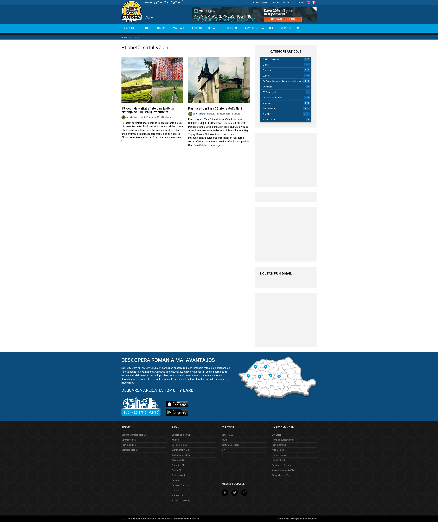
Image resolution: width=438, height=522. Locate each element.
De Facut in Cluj (179, 445)
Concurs (267, 70)
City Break (276, 435)
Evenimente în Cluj (180, 450)
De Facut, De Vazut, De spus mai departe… (283, 81)
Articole (175, 439)
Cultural (266, 75)
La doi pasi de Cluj (181, 435)
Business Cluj (178, 475)
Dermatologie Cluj (130, 450)
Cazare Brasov (279, 455)
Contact (299, 2)
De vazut (176, 480)
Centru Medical (128, 439)
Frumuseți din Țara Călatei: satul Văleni (215, 108)
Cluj (148, 17)
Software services (230, 445)
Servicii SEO (227, 435)
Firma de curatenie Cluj (283, 439)
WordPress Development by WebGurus (297, 518)
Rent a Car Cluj (279, 445)
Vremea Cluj (177, 495)
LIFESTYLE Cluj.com (272, 97)
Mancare (267, 103)
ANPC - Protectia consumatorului (183, 518)
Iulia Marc (133, 117)
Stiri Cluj (266, 114)
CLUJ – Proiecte (271, 59)
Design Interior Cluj (281, 475)
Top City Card (278, 460)
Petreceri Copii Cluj (181, 500)
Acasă (124, 37)
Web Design (278, 450)
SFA (224, 450)
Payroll (225, 439)
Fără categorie (270, 92)
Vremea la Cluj (269, 119)
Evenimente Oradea (281, 465)
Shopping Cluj (178, 465)
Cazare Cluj (177, 470)
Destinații (267, 86)
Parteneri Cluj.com (281, 2)
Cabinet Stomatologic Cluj (134, 435)
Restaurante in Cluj (181, 455)
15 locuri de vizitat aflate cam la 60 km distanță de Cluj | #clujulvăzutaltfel (148, 110)
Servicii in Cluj (269, 108)
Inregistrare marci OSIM (283, 470)
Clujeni (266, 64)
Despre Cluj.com (259, 2)
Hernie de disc (128, 445)
